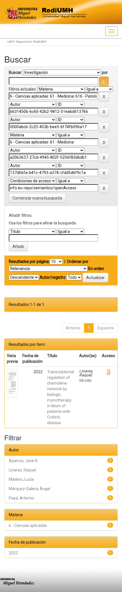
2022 (13, 553)
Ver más (85, 380)
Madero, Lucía (21, 479)
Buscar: (15, 72)
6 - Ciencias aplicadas (28, 525)
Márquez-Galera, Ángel (29, 488)
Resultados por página (29, 261)
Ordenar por (78, 261)
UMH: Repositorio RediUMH (26, 42)
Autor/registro (53, 277)
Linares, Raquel (22, 470)
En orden (96, 268)
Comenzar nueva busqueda (37, 198)
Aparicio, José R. (23, 460)
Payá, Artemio (21, 498)
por (105, 72)
